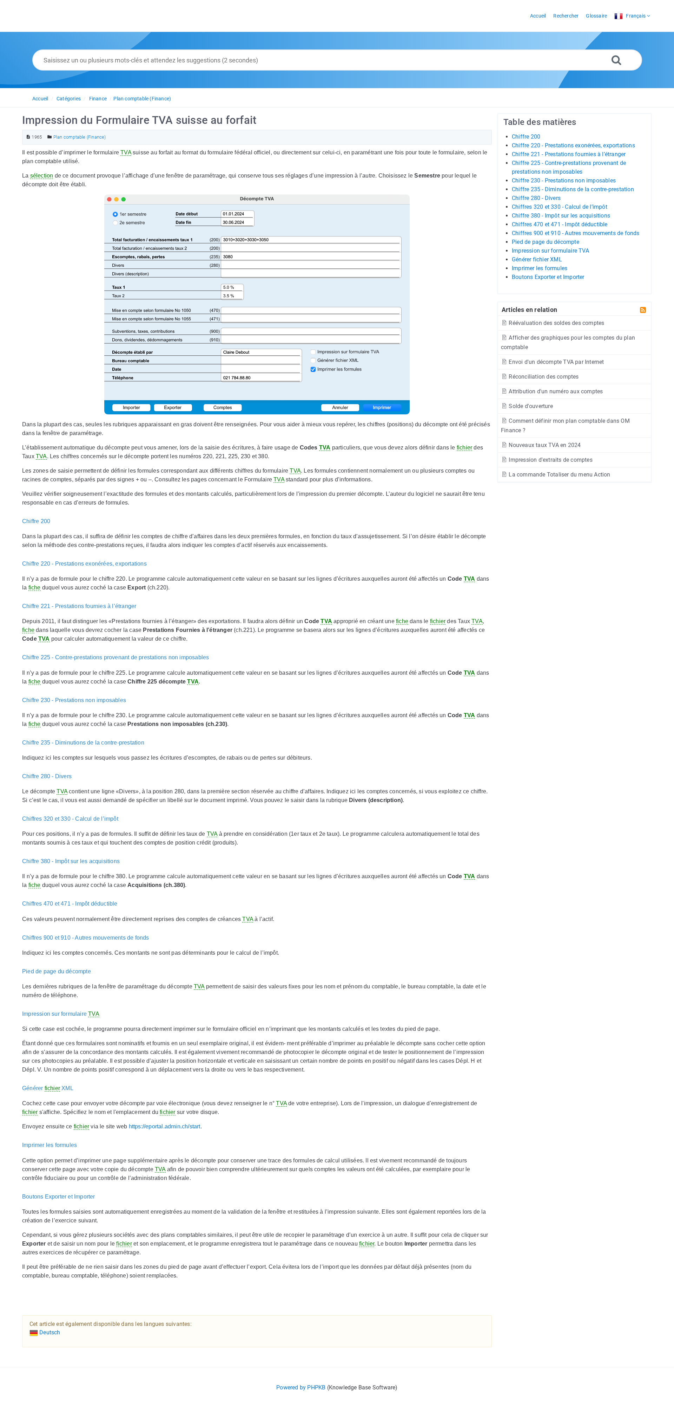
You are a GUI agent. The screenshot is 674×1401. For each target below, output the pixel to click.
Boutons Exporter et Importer (548, 277)
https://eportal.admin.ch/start (164, 1126)
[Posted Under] (49, 137)
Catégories (69, 98)
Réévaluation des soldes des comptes (555, 323)
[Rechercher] (616, 60)
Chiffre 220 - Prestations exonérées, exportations (573, 145)
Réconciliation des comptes (543, 376)
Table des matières (539, 122)
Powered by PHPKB (300, 1387)
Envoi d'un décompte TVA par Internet (555, 362)
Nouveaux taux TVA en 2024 (544, 445)
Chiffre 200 (526, 136)
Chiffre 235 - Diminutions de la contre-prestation (573, 189)
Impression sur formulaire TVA (550, 250)
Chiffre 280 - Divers (536, 198)
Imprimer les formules (539, 268)
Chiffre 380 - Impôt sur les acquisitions (561, 215)
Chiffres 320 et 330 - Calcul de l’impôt (559, 207)
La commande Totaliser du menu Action (558, 474)
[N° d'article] (28, 137)
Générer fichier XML (537, 259)
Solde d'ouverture (530, 406)
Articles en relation (529, 309)
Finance (98, 98)
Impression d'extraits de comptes (550, 459)
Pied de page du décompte (545, 242)
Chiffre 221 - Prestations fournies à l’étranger (569, 154)
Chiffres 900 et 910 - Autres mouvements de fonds (576, 233)
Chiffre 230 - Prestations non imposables (564, 180)
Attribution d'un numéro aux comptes (555, 391)
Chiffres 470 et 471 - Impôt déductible (560, 224)
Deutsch (49, 1332)
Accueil (40, 98)
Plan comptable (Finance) (142, 98)
